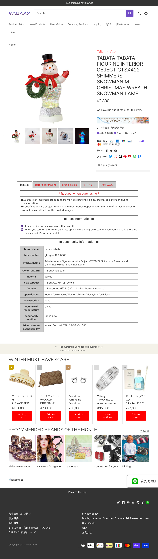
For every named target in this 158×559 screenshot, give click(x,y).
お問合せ (87, 532)
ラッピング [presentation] (89, 184)
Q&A (84, 527)
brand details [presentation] (69, 184)
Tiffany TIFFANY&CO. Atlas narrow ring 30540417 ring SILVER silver (107, 400)
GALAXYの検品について (22, 532)
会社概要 (14, 523)
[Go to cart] (146, 13)
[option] (16, 136)
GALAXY (32, 544)
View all (144, 430)
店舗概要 (14, 518)
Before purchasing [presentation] (45, 184)
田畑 (99, 51)
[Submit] (129, 13)
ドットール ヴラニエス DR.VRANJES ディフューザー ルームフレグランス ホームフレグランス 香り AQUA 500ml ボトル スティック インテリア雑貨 (136, 400)
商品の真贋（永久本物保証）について (30, 527)
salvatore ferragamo (49, 466)
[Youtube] (128, 502)
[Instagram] (133, 502)
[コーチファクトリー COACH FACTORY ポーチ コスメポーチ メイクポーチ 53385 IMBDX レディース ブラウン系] (50, 378)
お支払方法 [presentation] (107, 184)
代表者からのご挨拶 (20, 513)
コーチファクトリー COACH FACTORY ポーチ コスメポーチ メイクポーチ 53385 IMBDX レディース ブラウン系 (50, 400)
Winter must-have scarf (39, 360)
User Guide (88, 523)
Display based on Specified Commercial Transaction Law (115, 518)
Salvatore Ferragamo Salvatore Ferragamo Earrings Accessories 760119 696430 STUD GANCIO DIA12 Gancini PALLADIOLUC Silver (78, 400)
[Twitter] (118, 502)
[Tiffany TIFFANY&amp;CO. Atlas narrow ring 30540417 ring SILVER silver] (107, 378)
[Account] (139, 13)
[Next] (92, 136)
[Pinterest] (138, 502)
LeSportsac (72, 466)
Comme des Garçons (106, 466)
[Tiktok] (142, 502)
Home (12, 44)
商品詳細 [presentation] (24, 184)
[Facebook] (123, 502)
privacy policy (90, 513)
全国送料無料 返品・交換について (118, 133)
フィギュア (110, 51)
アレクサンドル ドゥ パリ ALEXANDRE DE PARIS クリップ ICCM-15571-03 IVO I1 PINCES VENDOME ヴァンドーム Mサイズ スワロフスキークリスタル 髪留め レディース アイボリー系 (22, 400)
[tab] (24, 184)
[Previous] (4, 136)
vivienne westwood (20, 466)
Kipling (126, 466)
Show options (107, 416)
